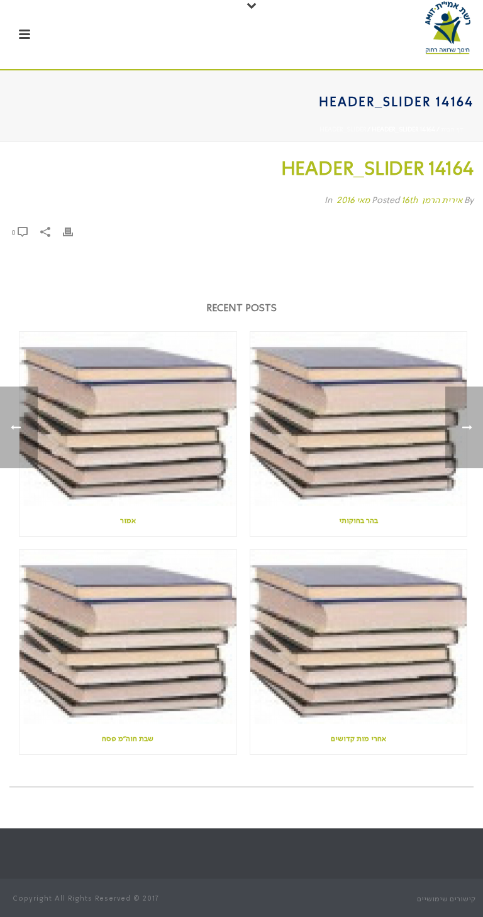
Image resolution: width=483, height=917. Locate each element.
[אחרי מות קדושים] (358, 637)
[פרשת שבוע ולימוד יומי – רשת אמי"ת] (447, 28)
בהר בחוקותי (358, 521)
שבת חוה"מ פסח (127, 739)
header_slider (342, 129)
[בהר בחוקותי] (358, 419)
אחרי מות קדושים (358, 739)
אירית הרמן (442, 200)
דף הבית (452, 129)
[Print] (74, 232)
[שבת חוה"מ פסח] (127, 637)
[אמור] (127, 419)
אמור (128, 521)
